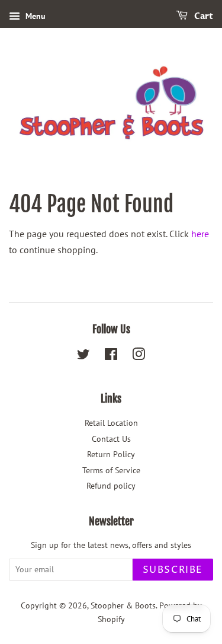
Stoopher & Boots (123, 605)
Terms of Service (111, 470)
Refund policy (111, 485)
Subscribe (173, 569)
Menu (34, 16)
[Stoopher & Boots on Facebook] (111, 356)
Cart (202, 16)
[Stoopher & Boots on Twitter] (83, 356)
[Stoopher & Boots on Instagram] (138, 356)
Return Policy (111, 454)
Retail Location (111, 422)
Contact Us (111, 438)
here (200, 234)
